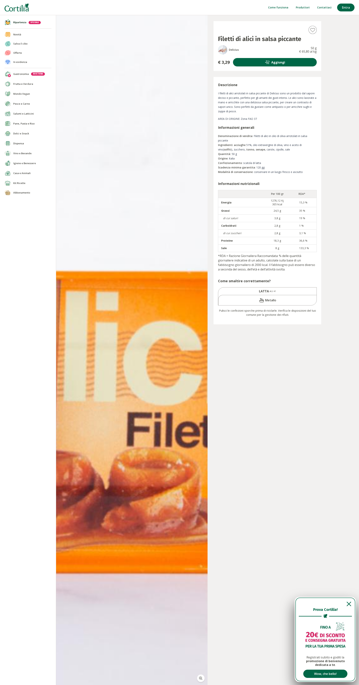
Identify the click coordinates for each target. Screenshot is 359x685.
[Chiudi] (325, 604)
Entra (346, 7)
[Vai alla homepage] (16, 8)
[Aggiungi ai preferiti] (312, 30)
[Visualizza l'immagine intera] (201, 678)
